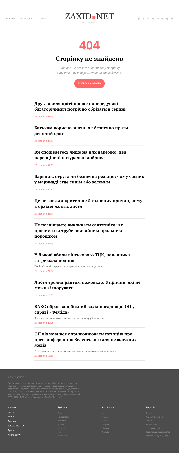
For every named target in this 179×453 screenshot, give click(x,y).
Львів (60, 413)
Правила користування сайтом (158, 432)
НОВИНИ (10, 18)
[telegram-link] (153, 18)
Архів (11, 430)
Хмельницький (64, 436)
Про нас (149, 413)
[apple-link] (167, 18)
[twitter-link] (143, 18)
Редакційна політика (154, 417)
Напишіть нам (151, 424)
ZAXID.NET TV (16, 425)
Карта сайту (14, 434)
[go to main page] (89, 83)
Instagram (105, 424)
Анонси (12, 421)
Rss (102, 413)
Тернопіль (62, 421)
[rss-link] (172, 18)
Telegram (105, 428)
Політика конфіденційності (157, 436)
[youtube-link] (158, 18)
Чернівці (61, 428)
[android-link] (162, 18)
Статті (11, 412)
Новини (12, 407)
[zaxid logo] (89, 16)
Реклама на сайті (153, 428)
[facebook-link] (139, 18)
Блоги (11, 416)
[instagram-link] (148, 18)
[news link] (89, 109)
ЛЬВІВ (43, 18)
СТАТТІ (22, 18)
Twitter (104, 421)
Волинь (61, 424)
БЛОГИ (32, 18)
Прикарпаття (63, 417)
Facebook (105, 417)
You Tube (105, 432)
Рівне (60, 432)
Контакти (149, 421)
